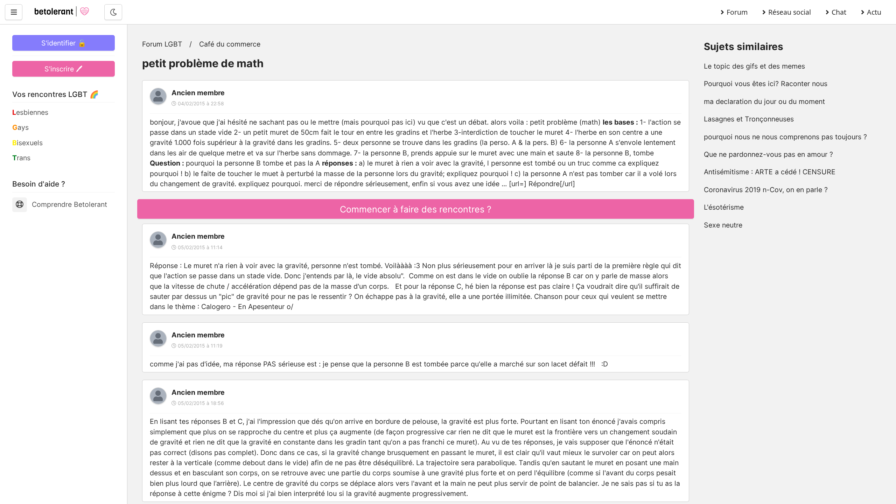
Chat (839, 12)
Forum (737, 12)
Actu (874, 12)
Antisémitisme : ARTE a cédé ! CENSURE (769, 172)
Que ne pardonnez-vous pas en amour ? (768, 154)
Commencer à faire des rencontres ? (415, 209)
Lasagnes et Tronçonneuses (749, 119)
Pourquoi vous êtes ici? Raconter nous (765, 83)
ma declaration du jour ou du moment (764, 101)
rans (21, 158)
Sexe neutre (723, 225)
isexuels (27, 143)
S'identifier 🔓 (63, 43)
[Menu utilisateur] (13, 12)
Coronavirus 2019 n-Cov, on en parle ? (766, 190)
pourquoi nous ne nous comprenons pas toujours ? (785, 137)
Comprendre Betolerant (69, 204)
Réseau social (789, 12)
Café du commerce (229, 44)
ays (20, 127)
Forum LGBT (162, 44)
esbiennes (30, 112)
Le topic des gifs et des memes (754, 66)
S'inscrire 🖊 (63, 69)
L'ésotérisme (724, 207)
